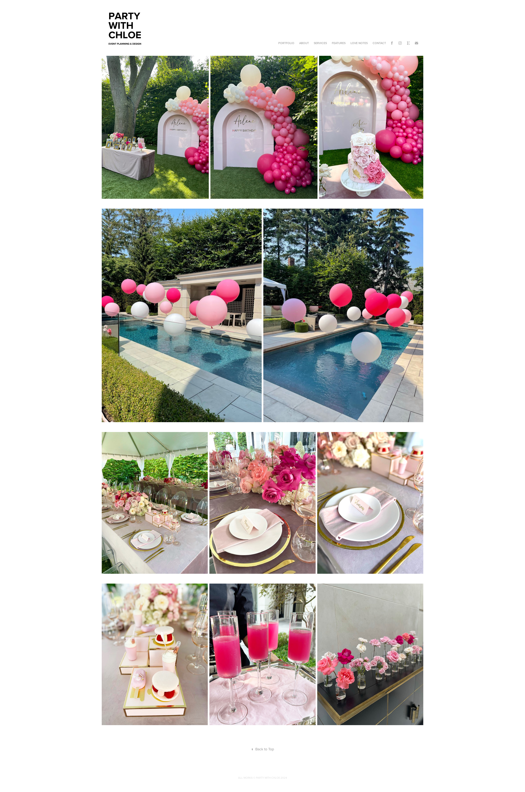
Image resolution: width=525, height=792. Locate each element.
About (304, 43)
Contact (379, 43)
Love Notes (359, 43)
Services (320, 43)
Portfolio (286, 43)
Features (339, 43)
